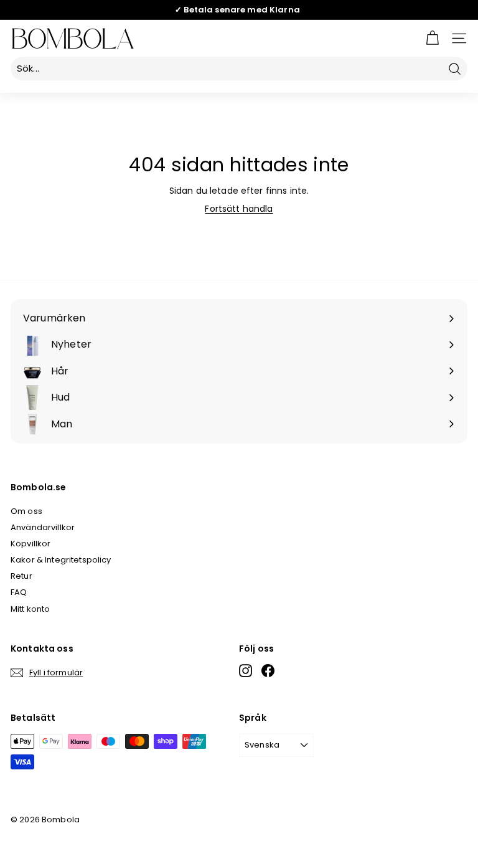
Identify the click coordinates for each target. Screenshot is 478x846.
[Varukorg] (432, 38)
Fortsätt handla (239, 208)
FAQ (19, 592)
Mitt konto (30, 609)
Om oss (26, 511)
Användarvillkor (43, 527)
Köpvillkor (30, 543)
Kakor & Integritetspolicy (61, 560)
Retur (21, 576)
